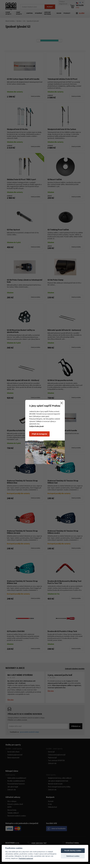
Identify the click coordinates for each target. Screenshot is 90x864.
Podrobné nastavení (26, 858)
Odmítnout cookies (72, 856)
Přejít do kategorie (39, 434)
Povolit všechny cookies (72, 850)
